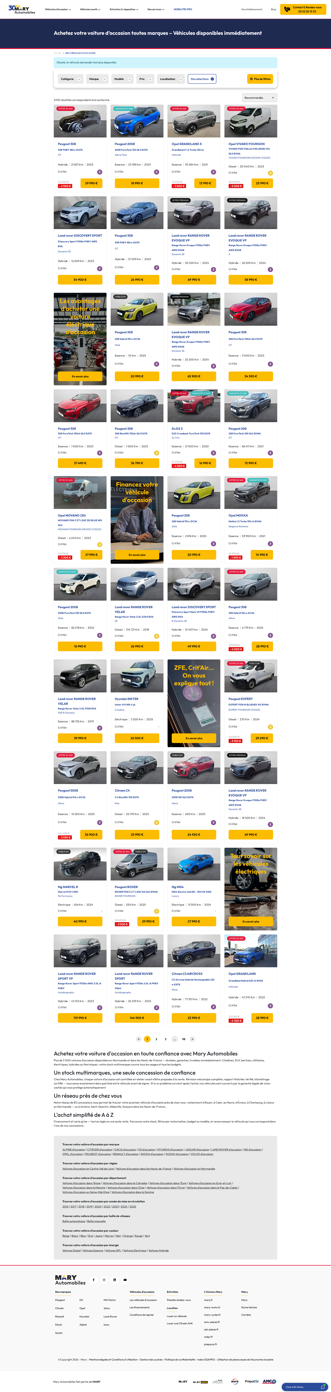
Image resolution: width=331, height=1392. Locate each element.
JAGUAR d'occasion (197, 1149)
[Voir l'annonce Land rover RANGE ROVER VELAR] (137, 584)
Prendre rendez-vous (179, 1300)
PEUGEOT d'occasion (98, 1154)
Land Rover (110, 1316)
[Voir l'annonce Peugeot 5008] (80, 767)
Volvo (107, 1308)
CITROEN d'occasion (99, 1149)
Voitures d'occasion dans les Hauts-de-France (144, 1168)
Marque (94, 79)
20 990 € (137, 376)
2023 (115, 1206)
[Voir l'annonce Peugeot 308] (80, 121)
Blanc (75, 1236)
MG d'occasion (253, 1149)
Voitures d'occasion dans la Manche (83, 1187)
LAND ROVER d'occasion (226, 1149)
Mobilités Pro (183, 9)
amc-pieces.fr (212, 1322)
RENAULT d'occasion (126, 1154)
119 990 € (80, 1018)
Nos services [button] (154, 9)
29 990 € (91, 183)
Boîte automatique (73, 1221)
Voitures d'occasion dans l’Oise (126, 1187)
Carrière (246, 1314)
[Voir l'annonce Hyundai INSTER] (137, 675)
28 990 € (262, 646)
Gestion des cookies (151, 1359)
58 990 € (251, 280)
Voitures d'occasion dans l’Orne (166, 1187)
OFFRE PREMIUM (180, 200)
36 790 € (137, 463)
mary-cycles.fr (212, 1314)
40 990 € (80, 921)
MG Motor (110, 1300)
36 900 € (91, 835)
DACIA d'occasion (125, 1149)
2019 (90, 1206)
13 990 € (205, 183)
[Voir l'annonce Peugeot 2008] (137, 121)
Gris (90, 1236)
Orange (128, 1236)
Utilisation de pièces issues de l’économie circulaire (245, 1359)
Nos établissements (252, 9)
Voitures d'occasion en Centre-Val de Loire (88, 1168)
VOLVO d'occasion (202, 1154)
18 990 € (137, 183)
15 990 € (251, 463)
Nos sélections (200, 79)
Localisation (167, 79)
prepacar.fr (210, 1344)
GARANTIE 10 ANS (124, 108)
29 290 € (262, 738)
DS (81, 1300)
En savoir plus (80, 376)
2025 (133, 1206)
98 (183, 1039)
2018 (81, 1206)
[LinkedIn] (114, 1280)
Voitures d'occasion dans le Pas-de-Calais (212, 1187)
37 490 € (80, 463)
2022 (107, 1206)
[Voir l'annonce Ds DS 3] (194, 405)
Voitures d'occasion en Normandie (194, 1168)
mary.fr (208, 1300)
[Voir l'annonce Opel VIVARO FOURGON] (250, 121)
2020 (98, 1206)
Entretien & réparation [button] (122, 9)
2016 (65, 1206)
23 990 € (194, 1018)
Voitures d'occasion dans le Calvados (125, 1183)
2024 (124, 1206)
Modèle (119, 79)
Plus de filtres (262, 79)
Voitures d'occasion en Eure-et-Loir (210, 1183)
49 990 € (194, 646)
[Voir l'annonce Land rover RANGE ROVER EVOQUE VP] (194, 212)
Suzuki (58, 1332)
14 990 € (262, 555)
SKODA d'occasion (152, 1154)
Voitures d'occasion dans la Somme (133, 1192)
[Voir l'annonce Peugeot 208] (137, 309)
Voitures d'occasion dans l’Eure (168, 1183)
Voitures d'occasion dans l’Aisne (81, 1183)
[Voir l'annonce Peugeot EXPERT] (250, 675)
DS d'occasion (146, 1149)
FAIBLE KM (120, 296)
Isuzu (106, 1324)
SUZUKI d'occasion (177, 1154)
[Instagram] (104, 1280)
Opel (82, 1308)
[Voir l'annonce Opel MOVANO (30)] (80, 492)
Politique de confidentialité (180, 1359)
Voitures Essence (93, 1250)
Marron (109, 1236)
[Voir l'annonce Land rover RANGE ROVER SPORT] (137, 951)
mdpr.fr (208, 1336)
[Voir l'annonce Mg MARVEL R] (80, 864)
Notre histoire (249, 1307)
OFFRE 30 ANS (65, 108)
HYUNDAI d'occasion (170, 1149)
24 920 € (194, 835)
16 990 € (205, 463)
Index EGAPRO (206, 1359)
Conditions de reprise (142, 1314)
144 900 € (137, 1018)
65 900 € (194, 376)
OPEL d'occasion (72, 1154)
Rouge (139, 1236)
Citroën (59, 1308)
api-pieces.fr (211, 1329)
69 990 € (194, 280)
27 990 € (91, 555)
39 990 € (80, 738)
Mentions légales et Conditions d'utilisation (113, 1359)
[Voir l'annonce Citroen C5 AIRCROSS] (194, 951)
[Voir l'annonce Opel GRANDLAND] (250, 951)
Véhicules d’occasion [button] (56, 9)
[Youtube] (125, 1280)
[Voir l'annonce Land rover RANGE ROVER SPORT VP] (80, 951)
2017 (73, 1206)
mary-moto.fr (212, 1307)
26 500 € (137, 738)
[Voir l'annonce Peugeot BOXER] (137, 864)
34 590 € (250, 376)
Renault (59, 1316)
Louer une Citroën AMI (180, 1323)
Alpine (83, 1324)
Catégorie (67, 79)
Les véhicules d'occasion (143, 1300)
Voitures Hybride (158, 1250)
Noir (118, 1236)
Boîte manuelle (96, 1221)
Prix (141, 79)
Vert (147, 1236)
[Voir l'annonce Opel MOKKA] (250, 492)
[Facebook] (93, 1280)
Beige (65, 1236)
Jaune (99, 1236)
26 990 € (137, 280)
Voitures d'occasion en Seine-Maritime (85, 1192)
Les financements (139, 1307)
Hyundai (84, 1316)
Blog (273, 9)
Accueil (58, 53)
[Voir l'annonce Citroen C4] (137, 767)
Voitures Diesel (71, 1250)
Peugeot (60, 1300)
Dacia (58, 1324)
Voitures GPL (113, 1250)
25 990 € (262, 183)
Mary (244, 1300)
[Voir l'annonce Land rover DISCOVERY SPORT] (80, 212)
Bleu (83, 1236)
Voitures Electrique (134, 1250)
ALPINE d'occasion (73, 1149)
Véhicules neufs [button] (88, 9)
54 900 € (80, 280)
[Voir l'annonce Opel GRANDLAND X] (194, 121)
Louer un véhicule (177, 1316)
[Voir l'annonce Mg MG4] (194, 864)
